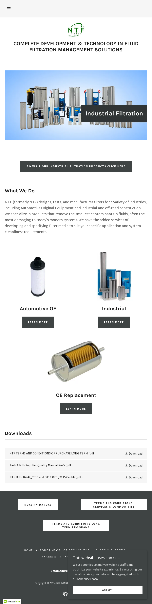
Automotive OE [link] (48, 550)
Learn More (38, 322)
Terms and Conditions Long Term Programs (76, 525)
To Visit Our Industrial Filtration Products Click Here (76, 166)
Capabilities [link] (52, 557)
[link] (76, 30)
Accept (107, 589)
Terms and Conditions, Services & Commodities (114, 504)
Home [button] (28, 550)
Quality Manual (38, 505)
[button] (9, 9)
